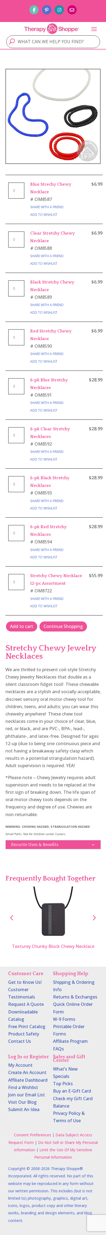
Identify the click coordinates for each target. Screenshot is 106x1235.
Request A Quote (26, 1004)
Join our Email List (26, 1095)
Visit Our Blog (22, 1102)
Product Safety (23, 1034)
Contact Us (19, 1041)
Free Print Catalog (26, 1026)
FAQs (58, 1049)
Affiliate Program (70, 1041)
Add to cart (21, 626)
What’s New (65, 1069)
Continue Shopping (63, 626)
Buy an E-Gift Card (72, 1091)
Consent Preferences (32, 1134)
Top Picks (63, 1084)
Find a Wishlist (23, 1087)
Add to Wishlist (43, 214)
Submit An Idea (23, 1109)
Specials (61, 1076)
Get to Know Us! (25, 982)
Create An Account (27, 1072)
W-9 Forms (64, 1019)
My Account (20, 1065)
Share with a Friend (47, 207)
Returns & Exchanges (75, 997)
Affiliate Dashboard (28, 1080)
